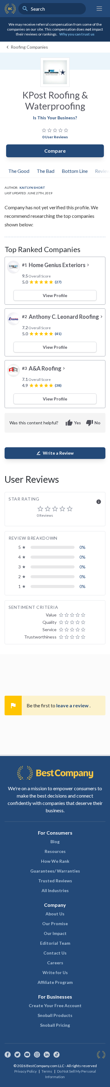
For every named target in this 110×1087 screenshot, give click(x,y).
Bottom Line (75, 171)
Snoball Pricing (55, 1025)
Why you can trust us (76, 34)
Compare (55, 151)
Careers (55, 962)
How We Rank (55, 861)
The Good (18, 171)
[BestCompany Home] (10, 8)
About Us (55, 913)
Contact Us (55, 952)
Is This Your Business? (55, 117)
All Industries (55, 890)
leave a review (73, 705)
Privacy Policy (25, 1071)
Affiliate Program (55, 982)
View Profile (55, 295)
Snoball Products (55, 1015)
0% (82, 547)
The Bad (45, 171)
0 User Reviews (55, 137)
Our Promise (55, 923)
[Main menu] (99, 8)
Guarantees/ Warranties (55, 870)
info (98, 501)
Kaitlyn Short (32, 187)
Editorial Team (55, 943)
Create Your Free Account (55, 1005)
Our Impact (55, 933)
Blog (55, 841)
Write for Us (55, 972)
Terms (47, 1071)
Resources (55, 851)
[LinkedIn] (47, 1055)
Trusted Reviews (55, 880)
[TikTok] (56, 1055)
